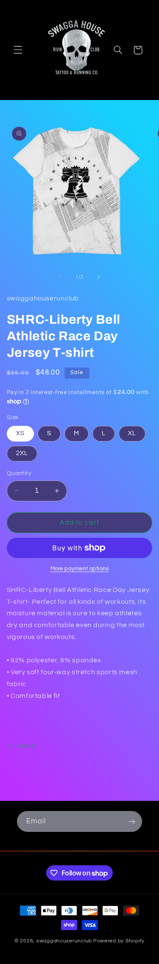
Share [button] (26, 746)
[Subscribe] (132, 821)
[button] (18, 50)
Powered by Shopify (119, 941)
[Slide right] (98, 276)
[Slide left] (60, 276)
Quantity (19, 473)
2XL (22, 453)
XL (132, 433)
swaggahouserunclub (64, 941)
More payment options (79, 569)
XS (20, 433)
